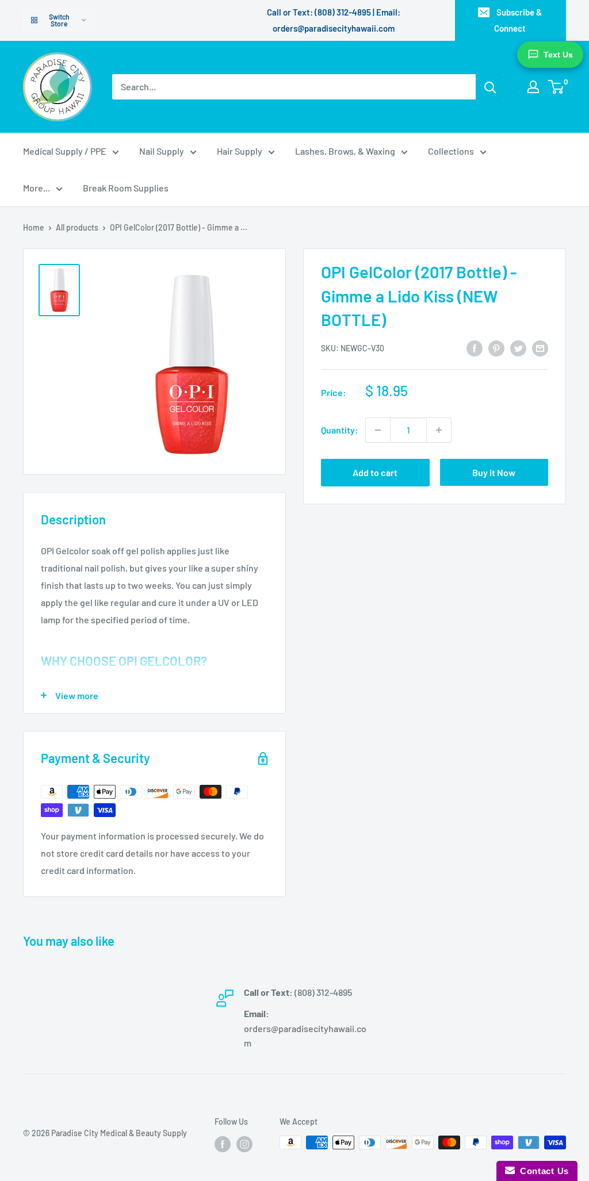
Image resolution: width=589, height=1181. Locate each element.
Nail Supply (161, 150)
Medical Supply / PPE (64, 150)
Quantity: (339, 429)
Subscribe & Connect (518, 20)
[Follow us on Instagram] (244, 1144)
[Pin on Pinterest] (496, 347)
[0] (556, 87)
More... (36, 187)
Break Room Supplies (126, 187)
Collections (451, 150)
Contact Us (542, 1171)
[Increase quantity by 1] (439, 430)
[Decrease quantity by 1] (378, 430)
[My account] (533, 86)
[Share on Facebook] (474, 347)
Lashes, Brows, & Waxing (345, 150)
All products (77, 227)
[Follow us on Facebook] (223, 1144)
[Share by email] (540, 347)
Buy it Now (493, 472)
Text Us (558, 54)
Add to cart (375, 472)
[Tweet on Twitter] (518, 347)
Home (33, 227)
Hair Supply (239, 150)
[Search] (490, 86)
